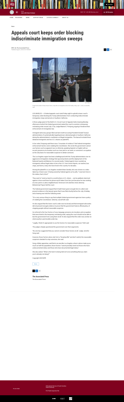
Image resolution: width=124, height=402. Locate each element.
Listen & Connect (53, 17)
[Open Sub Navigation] (23, 17)
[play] (11, 12)
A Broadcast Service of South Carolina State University (56, 386)
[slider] (19, 12)
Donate (110, 4)
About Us (65, 17)
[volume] (16, 12)
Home (11, 17)
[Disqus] (62, 314)
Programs (18, 17)
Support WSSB (38, 17)
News (28, 17)
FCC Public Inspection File (52, 390)
